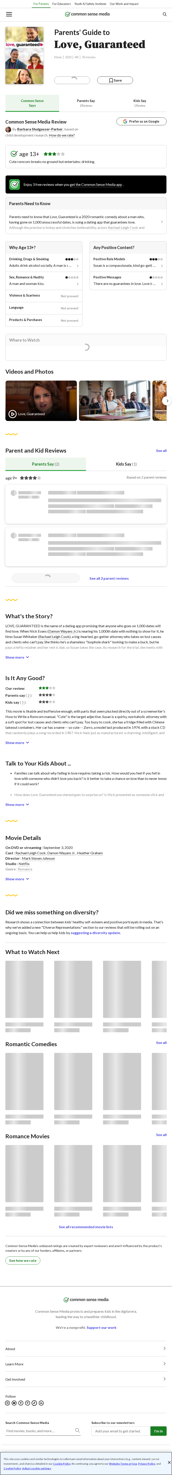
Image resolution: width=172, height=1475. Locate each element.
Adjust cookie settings (36, 1468)
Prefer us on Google (144, 121)
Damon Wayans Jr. (61, 853)
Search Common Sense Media (27, 1423)
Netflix (24, 863)
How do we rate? (62, 135)
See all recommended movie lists (86, 1227)
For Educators (61, 4)
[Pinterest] (28, 1403)
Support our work (101, 1327)
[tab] (32, 103)
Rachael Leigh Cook (123, 227)
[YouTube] (14, 1403)
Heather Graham (90, 853)
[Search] (77, 1431)
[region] (86, 1463)
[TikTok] (35, 1403)
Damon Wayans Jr (62, 631)
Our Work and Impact (124, 4)
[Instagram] (8, 1403)
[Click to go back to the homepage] (87, 14)
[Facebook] (21, 1403)
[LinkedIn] (42, 1403)
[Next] (166, 400)
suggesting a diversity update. (96, 933)
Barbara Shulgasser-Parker (40, 129)
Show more (14, 657)
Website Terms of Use (123, 1463)
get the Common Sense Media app (96, 184)
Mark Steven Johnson (38, 858)
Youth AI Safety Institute (90, 4)
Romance (25, 869)
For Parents (41, 4)
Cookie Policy (62, 1463)
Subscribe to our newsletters (113, 1423)
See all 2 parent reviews (109, 578)
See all (161, 450)
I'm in (158, 1431)
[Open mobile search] (164, 14)
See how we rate (23, 1260)
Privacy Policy (146, 1463)
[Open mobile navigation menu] (8, 15)
